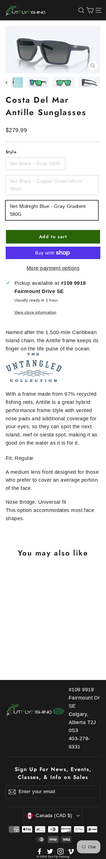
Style (11, 152)
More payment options (53, 268)
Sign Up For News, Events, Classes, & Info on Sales (53, 773)
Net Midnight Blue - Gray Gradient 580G (48, 210)
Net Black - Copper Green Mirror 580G (46, 184)
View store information (35, 312)
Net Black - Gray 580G (35, 163)
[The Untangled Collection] (53, 367)
